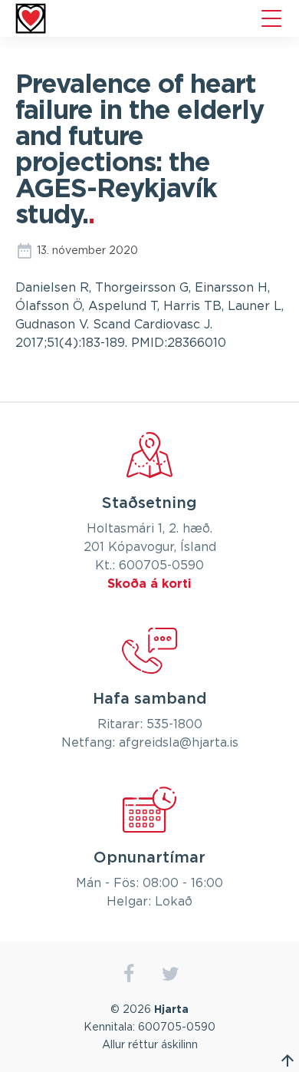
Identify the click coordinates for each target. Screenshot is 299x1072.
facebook (128, 974)
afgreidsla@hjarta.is (178, 743)
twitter (170, 974)
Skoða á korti (149, 584)
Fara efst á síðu (287, 1060)
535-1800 (174, 724)
